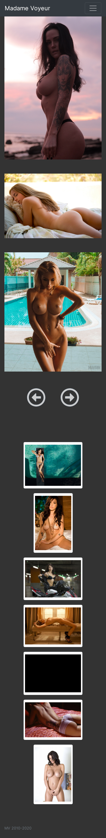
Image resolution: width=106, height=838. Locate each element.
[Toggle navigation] (93, 8)
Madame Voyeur (27, 8)
